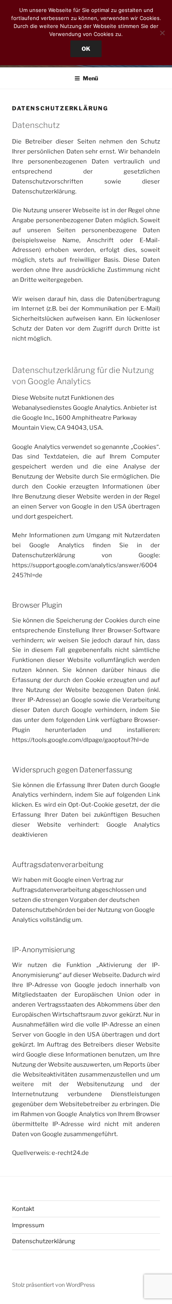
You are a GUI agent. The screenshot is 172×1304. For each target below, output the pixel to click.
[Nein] (162, 33)
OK (86, 48)
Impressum (28, 1225)
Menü (90, 78)
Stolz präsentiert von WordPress (53, 1284)
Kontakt (23, 1208)
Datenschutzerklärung (43, 1241)
